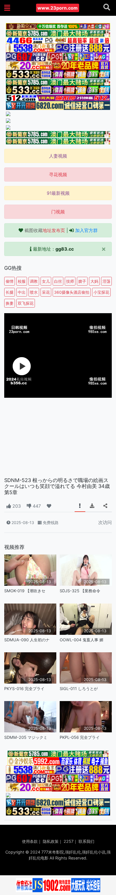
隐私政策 (51, 841)
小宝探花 (101, 292)
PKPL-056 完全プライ (80, 737)
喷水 (34, 292)
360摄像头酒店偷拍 (71, 292)
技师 (70, 281)
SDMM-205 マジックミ (25, 737)
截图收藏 (44, 230)
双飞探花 (26, 303)
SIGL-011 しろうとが (79, 688)
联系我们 (86, 841)
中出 (22, 292)
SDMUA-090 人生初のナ (27, 639)
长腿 (10, 292)
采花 (46, 292)
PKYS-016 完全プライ (24, 688)
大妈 (94, 281)
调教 (34, 281)
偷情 (10, 281)
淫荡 (106, 281)
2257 (68, 841)
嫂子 (82, 281)
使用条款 (30, 841)
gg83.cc (64, 249)
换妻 (10, 303)
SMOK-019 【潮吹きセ (24, 590)
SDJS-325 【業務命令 (80, 590)
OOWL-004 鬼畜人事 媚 (81, 639)
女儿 (46, 281)
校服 (22, 281)
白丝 (58, 281)
